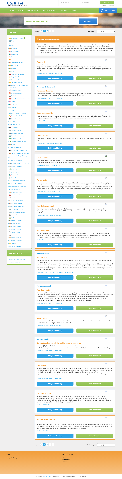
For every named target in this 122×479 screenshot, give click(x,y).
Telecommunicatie (14, 189)
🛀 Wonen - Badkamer (15, 220)
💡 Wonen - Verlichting (15, 240)
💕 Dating (12, 101)
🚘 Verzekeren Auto (14, 195)
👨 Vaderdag (12, 68)
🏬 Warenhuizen (14, 215)
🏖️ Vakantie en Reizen (15, 192)
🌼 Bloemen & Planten (15, 82)
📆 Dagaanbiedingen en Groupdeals (19, 99)
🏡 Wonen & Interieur (15, 226)
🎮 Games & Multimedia (16, 133)
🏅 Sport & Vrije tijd (14, 172)
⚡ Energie (12, 121)
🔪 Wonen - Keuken (14, 232)
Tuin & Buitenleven (49, 10)
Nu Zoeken (87, 21)
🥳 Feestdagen (13, 65)
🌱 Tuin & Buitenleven (15, 183)
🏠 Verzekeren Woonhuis (16, 206)
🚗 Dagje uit (12, 96)
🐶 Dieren (12, 110)
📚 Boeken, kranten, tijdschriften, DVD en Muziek (18, 86)
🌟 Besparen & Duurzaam (16, 80)
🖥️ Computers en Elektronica (17, 119)
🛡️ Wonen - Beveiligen (15, 229)
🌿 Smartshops (13, 169)
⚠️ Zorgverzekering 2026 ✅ (17, 38)
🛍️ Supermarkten (14, 175)
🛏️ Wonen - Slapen (14, 235)
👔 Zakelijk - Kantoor (15, 246)
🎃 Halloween (13, 60)
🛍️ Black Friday (13, 54)
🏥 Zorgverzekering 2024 (16, 209)
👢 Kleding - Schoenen (15, 160)
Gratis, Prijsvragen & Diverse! (17, 259)
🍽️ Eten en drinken (14, 124)
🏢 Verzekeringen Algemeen (17, 212)
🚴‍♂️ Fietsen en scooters (15, 130)
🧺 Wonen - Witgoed (15, 238)
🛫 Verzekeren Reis (14, 198)
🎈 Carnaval (12, 57)
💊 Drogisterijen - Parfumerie (17, 116)
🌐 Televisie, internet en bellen (17, 186)
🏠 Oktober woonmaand (16, 62)
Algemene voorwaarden (69, 458)
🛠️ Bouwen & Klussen (15, 90)
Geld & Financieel (32, 10)
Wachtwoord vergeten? (108, 5)
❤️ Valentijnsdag (14, 51)
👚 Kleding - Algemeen (15, 147)
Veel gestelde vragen (12, 458)
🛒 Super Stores (13, 178)
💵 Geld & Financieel (15, 139)
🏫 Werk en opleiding (15, 218)
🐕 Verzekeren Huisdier (15, 200)
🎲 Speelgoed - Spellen (15, 166)
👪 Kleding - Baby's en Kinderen (18, 150)
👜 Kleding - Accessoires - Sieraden (19, 153)
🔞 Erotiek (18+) (13, 127)
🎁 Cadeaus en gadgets (15, 93)
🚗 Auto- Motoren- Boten (16, 74)
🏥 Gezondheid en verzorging (17, 136)
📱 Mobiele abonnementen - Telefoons (16, 44)
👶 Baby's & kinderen (15, 77)
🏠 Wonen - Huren (14, 223)
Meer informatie (95, 78)
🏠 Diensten (12, 107)
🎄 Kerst (11, 71)
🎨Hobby (12, 144)
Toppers (11, 10)
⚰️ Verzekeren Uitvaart (15, 203)
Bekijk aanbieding (55, 78)
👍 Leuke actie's (13, 243)
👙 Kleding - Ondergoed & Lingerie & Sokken (19, 157)
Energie (20, 10)
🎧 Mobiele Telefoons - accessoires (19, 163)
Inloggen (107, 2)
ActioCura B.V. (46, 476)
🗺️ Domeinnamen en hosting (17, 113)
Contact (64, 461)
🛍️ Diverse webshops (15, 104)
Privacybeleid (66, 459)
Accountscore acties (14, 262)
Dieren (73, 10)
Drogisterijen (63, 10)
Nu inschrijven (110, 10)
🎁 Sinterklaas (13, 48)
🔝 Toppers (12, 41)
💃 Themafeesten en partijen (17, 180)
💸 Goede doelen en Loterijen (17, 141)
